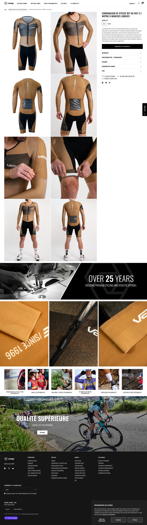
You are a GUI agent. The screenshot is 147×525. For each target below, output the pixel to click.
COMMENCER (54, 475)
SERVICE (53, 457)
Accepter (118, 520)
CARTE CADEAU (54, 473)
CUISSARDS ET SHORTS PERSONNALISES (61, 392)
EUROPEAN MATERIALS (33, 466)
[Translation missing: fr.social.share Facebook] (103, 83)
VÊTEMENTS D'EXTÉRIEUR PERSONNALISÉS (85, 392)
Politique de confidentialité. (108, 514)
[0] (141, 3)
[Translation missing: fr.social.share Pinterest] (110, 83)
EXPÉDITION (101, 463)
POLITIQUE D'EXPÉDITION (103, 470)
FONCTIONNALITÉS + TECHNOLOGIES (112, 57)
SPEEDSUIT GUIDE (79, 466)
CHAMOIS (104, 62)
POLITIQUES (101, 457)
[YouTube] (14, 468)
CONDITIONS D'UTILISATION (104, 473)
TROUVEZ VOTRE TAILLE (80, 473)
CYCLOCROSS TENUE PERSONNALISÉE (132, 392)
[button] (42, 433)
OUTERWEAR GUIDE (79, 463)
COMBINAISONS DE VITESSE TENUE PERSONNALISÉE (17, 9)
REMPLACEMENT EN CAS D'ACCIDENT (59, 468)
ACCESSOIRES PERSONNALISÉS (109, 392)
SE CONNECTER (74, 3)
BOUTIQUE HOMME (22, 3)
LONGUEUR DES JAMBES (108, 66)
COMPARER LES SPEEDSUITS (122, 46)
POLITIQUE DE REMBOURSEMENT (105, 468)
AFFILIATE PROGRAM (32, 475)
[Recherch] (138, 3)
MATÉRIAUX (105, 53)
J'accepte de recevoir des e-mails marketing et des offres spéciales (21, 493)
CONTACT (53, 461)
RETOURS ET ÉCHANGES (103, 461)
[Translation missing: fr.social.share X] (106, 83)
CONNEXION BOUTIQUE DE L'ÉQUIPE (59, 478)
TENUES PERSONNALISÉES (50, 3)
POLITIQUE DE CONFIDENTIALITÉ (105, 466)
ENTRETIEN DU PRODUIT (80, 475)
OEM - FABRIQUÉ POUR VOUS (34, 473)
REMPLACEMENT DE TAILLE (57, 466)
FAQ (75, 480)
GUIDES (77, 457)
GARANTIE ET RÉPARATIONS (57, 470)
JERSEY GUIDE (78, 461)
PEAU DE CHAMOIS (79, 478)
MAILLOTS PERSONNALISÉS (38, 392)
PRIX (103, 71)
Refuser (135, 520)
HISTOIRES (64, 3)
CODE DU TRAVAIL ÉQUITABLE (34, 470)
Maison (5, 9)
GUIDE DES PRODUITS (80, 468)
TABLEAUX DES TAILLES (80, 470)
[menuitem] (22, 3)
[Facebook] (6, 468)
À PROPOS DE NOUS (32, 461)
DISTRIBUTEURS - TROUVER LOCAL (59, 463)
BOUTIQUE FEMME (35, 3)
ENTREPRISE (31, 457)
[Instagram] (10, 468)
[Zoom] (46, 15)
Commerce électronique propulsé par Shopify (30, 514)
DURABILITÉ (30, 463)
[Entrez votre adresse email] (35, 490)
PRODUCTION (31, 468)
